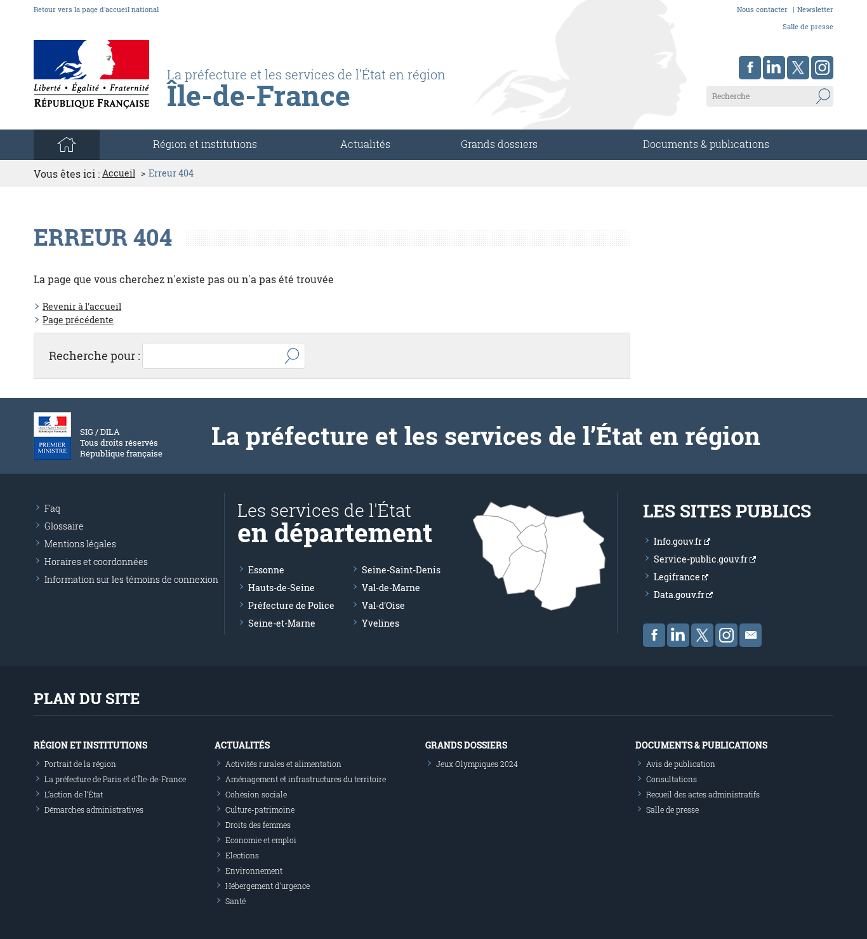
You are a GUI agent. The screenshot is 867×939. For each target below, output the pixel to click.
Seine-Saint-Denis (401, 570)
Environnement (253, 870)
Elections (242, 855)
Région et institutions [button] (205, 143)
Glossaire (64, 526)
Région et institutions (90, 745)
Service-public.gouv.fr (702, 559)
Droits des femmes (258, 825)
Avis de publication (680, 764)
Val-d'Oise (383, 605)
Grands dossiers (499, 143)
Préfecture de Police (291, 605)
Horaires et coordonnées (96, 562)
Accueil (118, 173)
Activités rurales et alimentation (283, 764)
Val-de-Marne (391, 588)
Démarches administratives (93, 809)
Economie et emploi (260, 840)
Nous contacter (762, 9)
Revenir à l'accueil (82, 306)
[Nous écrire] (750, 635)
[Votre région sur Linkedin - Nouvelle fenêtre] (774, 67)
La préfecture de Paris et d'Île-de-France (115, 779)
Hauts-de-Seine (281, 588)
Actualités (365, 143)
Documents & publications (706, 143)
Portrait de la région (80, 764)
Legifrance (678, 577)
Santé (235, 901)
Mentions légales (80, 544)
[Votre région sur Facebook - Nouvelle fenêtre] (750, 67)
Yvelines (380, 623)
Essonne (266, 570)
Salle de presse (808, 26)
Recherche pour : (94, 355)
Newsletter (815, 9)
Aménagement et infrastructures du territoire (305, 779)
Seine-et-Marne (281, 623)
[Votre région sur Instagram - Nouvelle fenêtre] (822, 67)
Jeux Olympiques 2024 (477, 764)
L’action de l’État (73, 794)
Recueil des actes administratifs (703, 794)
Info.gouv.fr (679, 541)
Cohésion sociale (256, 794)
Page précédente (78, 320)
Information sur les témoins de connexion (131, 579)
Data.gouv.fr (680, 595)
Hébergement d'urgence (267, 886)
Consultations (671, 779)
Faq (52, 508)
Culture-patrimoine (260, 809)
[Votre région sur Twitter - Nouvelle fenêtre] (798, 67)
